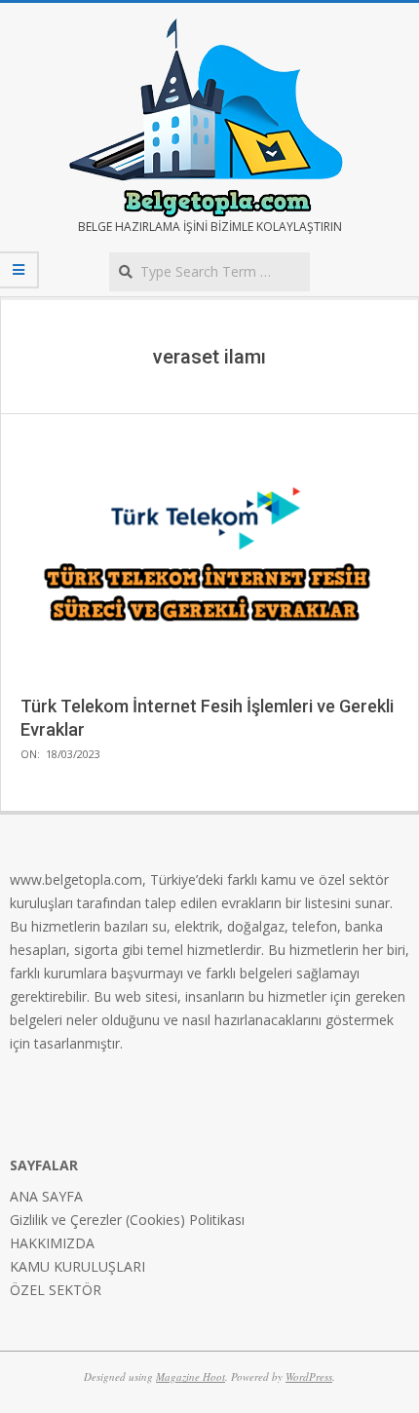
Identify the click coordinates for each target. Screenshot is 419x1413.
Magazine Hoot (190, 1376)
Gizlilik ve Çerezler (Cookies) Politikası (127, 1219)
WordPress (309, 1376)
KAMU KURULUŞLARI (77, 1266)
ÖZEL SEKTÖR (55, 1289)
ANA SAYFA (46, 1196)
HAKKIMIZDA (52, 1243)
